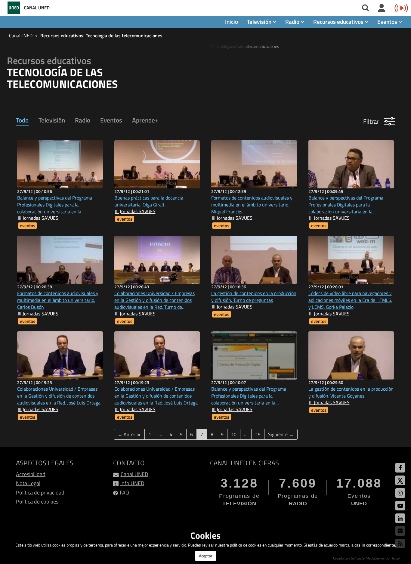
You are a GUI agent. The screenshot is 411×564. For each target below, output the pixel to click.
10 (233, 434)
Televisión (52, 120)
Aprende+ (145, 120)
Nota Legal (28, 483)
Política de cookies (37, 501)
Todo (22, 120)
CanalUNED (20, 35)
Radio (82, 120)
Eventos (111, 120)
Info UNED (132, 483)
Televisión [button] (260, 21)
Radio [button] (293, 21)
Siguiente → (281, 434)
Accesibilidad (30, 474)
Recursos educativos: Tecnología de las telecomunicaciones (101, 35)
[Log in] (381, 8)
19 (258, 434)
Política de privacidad (40, 492)
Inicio (231, 21)
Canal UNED (134, 474)
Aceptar (205, 556)
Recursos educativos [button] (339, 21)
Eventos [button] (387, 21)
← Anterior (129, 434)
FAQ (124, 492)
